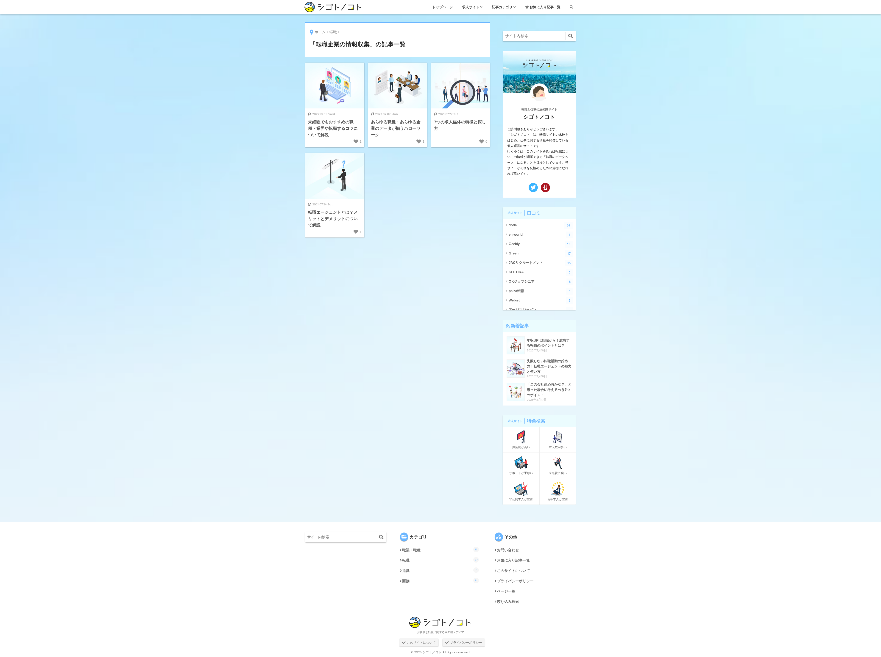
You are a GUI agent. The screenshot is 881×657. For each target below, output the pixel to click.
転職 (440, 560)
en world (540, 234)
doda (540, 225)
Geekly (540, 244)
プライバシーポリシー (515, 581)
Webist (540, 300)
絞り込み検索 (508, 602)
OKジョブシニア (540, 281)
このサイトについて (513, 571)
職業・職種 (439, 550)
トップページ (442, 7)
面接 (439, 581)
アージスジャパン (540, 310)
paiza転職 (540, 291)
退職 (439, 570)
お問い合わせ (508, 550)
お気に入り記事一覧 (545, 7)
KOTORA (540, 272)
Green (540, 253)
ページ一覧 (506, 591)
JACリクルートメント (540, 263)
